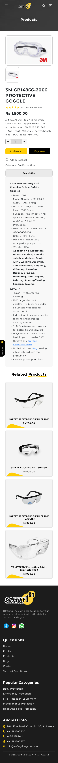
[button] (6, 5)
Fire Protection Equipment (19, 698)
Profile (7, 651)
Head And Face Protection (19, 708)
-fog (34, 348)
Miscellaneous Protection (18, 703)
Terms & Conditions (15, 671)
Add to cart (16, 151)
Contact (8, 666)
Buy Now (39, 151)
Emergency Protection (17, 693)
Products (8, 656)
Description (29, 173)
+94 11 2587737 (16, 741)
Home (7, 646)
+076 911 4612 (15, 736)
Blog (6, 661)
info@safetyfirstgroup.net (22, 746)
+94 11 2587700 (16, 731)
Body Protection (13, 688)
